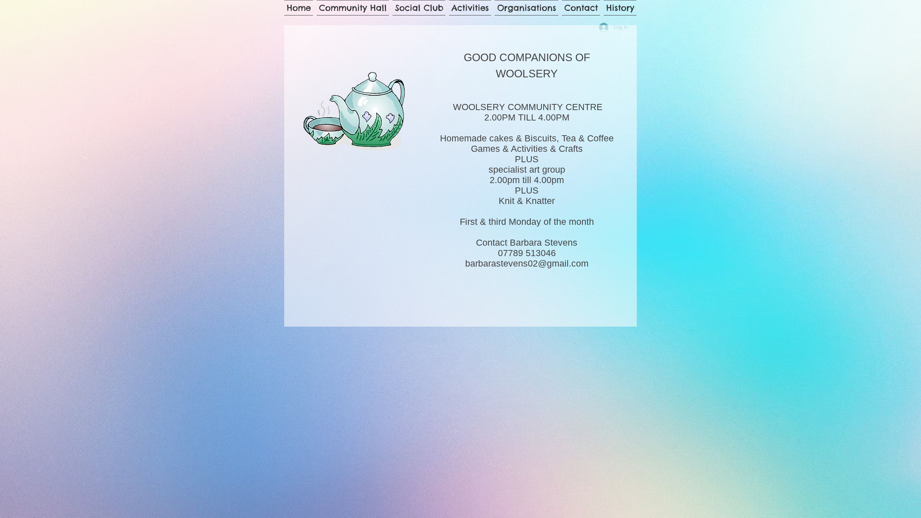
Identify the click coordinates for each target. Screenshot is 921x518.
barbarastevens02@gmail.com (527, 263)
